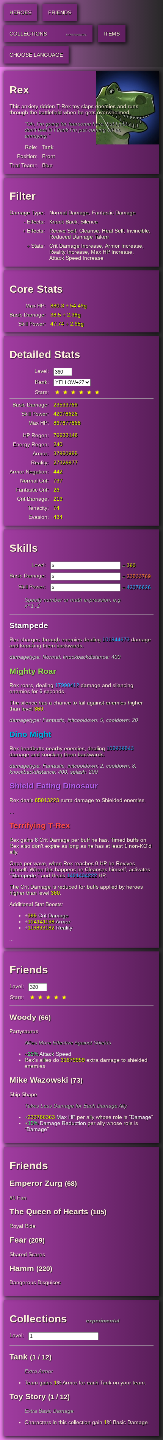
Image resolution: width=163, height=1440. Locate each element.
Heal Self (113, 231)
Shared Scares (27, 1254)
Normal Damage (69, 212)
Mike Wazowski (38, 1079)
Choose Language (36, 55)
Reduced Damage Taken (79, 237)
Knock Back (63, 222)
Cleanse (89, 231)
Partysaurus (23, 1031)
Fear (18, 1239)
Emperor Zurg (36, 1183)
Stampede (23, 875)
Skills (23, 548)
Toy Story (27, 1396)
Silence (89, 222)
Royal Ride (22, 1226)
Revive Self (62, 231)
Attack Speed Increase (76, 258)
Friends (28, 970)
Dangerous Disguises (35, 1282)
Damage (141, 1117)
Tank (47, 147)
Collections (38, 1319)
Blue (47, 165)
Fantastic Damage (114, 212)
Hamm (21, 1268)
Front (48, 156)
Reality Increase (68, 252)
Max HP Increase (111, 252)
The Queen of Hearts (48, 1211)
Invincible (138, 231)
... (11, 811)
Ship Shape (23, 1094)
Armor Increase (123, 246)
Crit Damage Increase (75, 246)
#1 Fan (18, 1198)
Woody (22, 1017)
